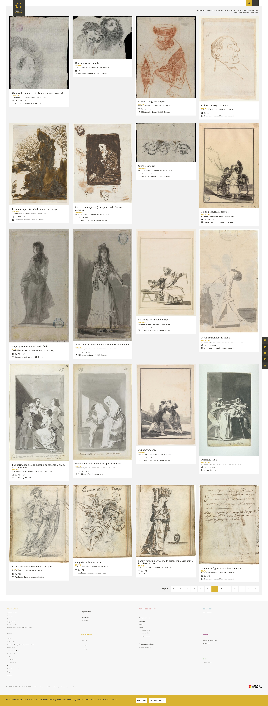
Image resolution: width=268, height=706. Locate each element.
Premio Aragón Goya (146, 644)
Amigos (9, 657)
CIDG (9, 639)
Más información (157, 701)
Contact (9, 675)
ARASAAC (206, 644)
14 (194, 589)
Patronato (10, 619)
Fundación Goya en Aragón (16, 687)
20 (235, 589)
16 (208, 589)
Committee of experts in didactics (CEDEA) (20, 627)
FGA (85, 646)
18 (221, 589)
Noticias (84, 640)
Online (141, 624)
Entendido (141, 701)
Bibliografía (145, 633)
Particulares (13, 660)
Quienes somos (12, 613)
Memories (85, 620)
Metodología (146, 630)
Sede (8, 666)
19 (228, 589)
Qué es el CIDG (11, 642)
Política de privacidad (67, 687)
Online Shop (207, 663)
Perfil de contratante (13, 669)
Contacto (43, 687)
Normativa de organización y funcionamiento (20, 645)
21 (241, 589)
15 (201, 589)
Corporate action (13, 651)
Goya (86, 648)
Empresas (13, 662)
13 (187, 589)
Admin (77, 687)
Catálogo (142, 621)
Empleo (9, 672)
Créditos (49, 687)
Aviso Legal (56, 687)
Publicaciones (207, 613)
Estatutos (10, 616)
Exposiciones (86, 612)
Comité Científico (12, 624)
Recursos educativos (210, 640)
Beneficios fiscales (12, 654)
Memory (9, 633)
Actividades (85, 617)
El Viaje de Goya (144, 618)
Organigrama (11, 622)
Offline (141, 627)
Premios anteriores (145, 647)
